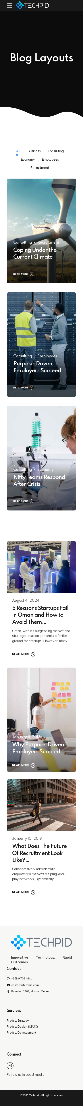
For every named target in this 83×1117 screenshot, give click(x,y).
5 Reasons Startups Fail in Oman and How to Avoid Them (40, 615)
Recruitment (48, 242)
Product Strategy (18, 1020)
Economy (45, 470)
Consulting (22, 242)
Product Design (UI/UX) (22, 1026)
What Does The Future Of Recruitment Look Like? (39, 853)
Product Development (21, 1032)
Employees (47, 356)
